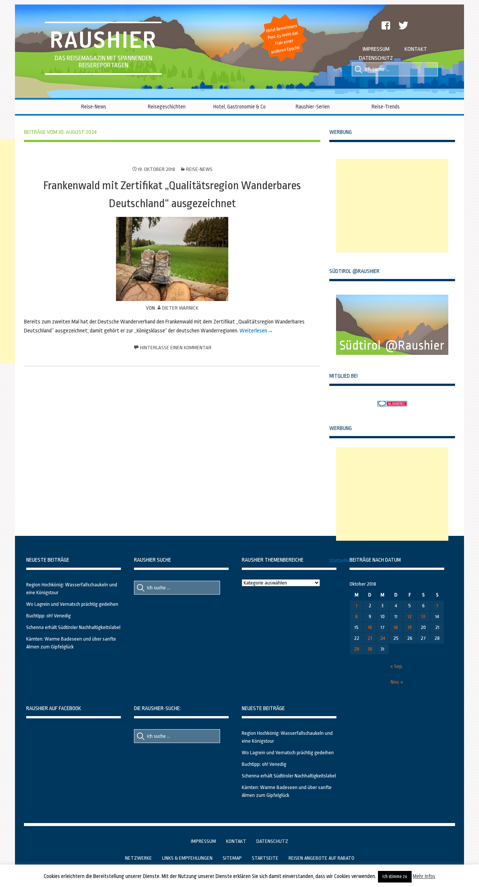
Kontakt (416, 49)
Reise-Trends (386, 107)
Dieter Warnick (180, 308)
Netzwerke (138, 858)
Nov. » (397, 682)
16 (370, 627)
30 (369, 649)
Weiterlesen (253, 331)
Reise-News (93, 107)
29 (356, 649)
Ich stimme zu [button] (394, 876)
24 (382, 638)
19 (410, 627)
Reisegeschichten (167, 107)
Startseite (339, 560)
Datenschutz (376, 58)
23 (369, 638)
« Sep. (396, 666)
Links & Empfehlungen (187, 858)
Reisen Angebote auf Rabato (321, 858)
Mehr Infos (424, 876)
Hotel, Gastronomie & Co (239, 107)
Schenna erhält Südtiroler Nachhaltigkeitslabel (73, 627)
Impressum (376, 49)
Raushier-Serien (313, 107)
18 (396, 627)
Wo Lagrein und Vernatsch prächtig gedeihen (72, 604)
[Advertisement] (392, 205)
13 (423, 616)
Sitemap (232, 858)
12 (410, 616)
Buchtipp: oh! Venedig (48, 616)
